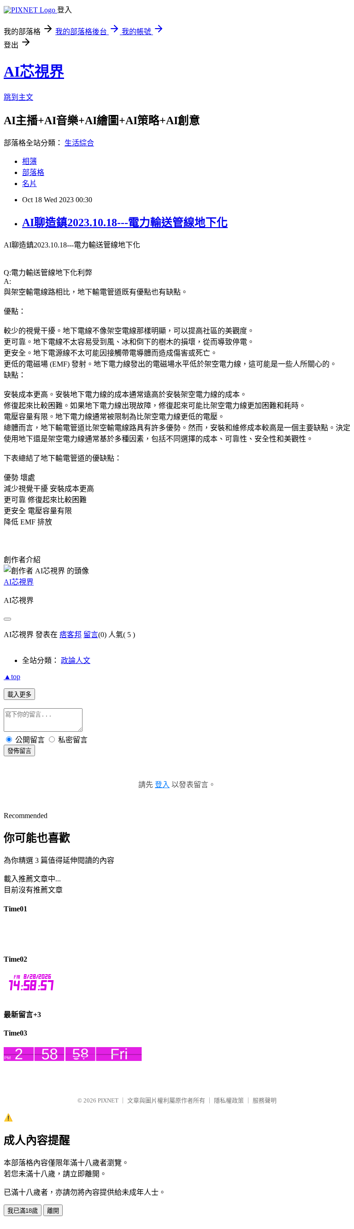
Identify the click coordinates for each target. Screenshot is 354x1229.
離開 (53, 1210)
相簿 (29, 161)
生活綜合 (79, 143)
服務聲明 (265, 1100)
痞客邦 (70, 635)
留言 (90, 635)
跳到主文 (18, 97)
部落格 (33, 172)
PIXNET (108, 1100)
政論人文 (75, 660)
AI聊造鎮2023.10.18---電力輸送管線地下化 (125, 223)
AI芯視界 (34, 71)
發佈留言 (19, 750)
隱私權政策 (229, 1100)
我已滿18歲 (22, 1210)
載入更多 (19, 694)
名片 (29, 183)
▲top (12, 677)
